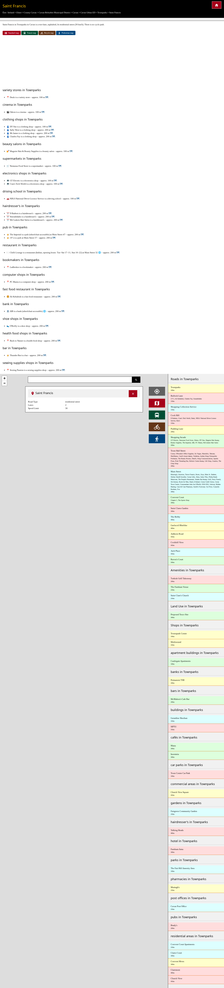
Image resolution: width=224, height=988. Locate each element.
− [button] (4, 383)
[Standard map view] (157, 403)
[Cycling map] (157, 426)
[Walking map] (157, 438)
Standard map (13, 33)
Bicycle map (49, 33)
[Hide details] (133, 393)
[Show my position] (157, 391)
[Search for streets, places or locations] (136, 380)
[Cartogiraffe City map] (216, 5)
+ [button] (4, 378)
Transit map (31, 33)
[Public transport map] (157, 414)
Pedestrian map (67, 33)
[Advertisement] (112, 62)
